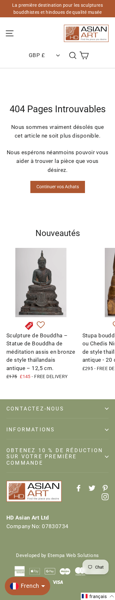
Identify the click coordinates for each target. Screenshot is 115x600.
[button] (41, 325)
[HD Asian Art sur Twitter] (92, 488)
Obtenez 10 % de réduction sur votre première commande (54, 456)
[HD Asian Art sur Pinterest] (105, 488)
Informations (30, 430)
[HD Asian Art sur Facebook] (78, 488)
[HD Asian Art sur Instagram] (105, 496)
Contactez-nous (35, 409)
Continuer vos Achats (57, 186)
